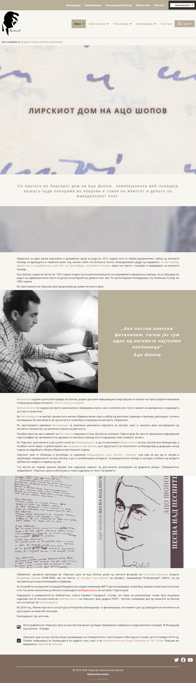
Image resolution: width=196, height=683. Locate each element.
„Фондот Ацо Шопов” (94, 578)
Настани (166, 24)
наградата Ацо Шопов (82, 446)
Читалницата (29, 416)
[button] (83, 24)
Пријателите (128, 442)
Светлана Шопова (155, 574)
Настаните (66, 434)
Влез (78, 24)
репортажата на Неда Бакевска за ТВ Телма (133, 640)
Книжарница (93, 5)
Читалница (120, 24)
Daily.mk (43, 644)
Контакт (159, 5)
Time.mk (56, 644)
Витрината (24, 399)
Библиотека (97, 24)
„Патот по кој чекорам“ (69, 402)
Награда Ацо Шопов (119, 5)
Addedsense (103, 679)
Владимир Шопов (28, 578)
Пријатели (143, 5)
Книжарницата (85, 442)
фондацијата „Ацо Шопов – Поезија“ (112, 454)
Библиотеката (26, 408)
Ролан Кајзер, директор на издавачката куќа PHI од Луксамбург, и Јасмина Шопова (98, 263)
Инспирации (144, 24)
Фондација (73, 5)
